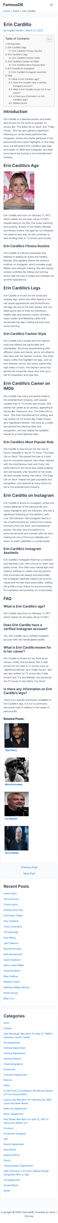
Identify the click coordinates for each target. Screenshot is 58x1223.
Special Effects (12, 1155)
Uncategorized (12, 1179)
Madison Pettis (12, 981)
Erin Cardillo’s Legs (17, 54)
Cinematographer (13, 1064)
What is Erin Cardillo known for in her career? (32, 91)
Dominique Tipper (13, 915)
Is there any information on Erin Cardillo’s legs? (29, 98)
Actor (7, 1022)
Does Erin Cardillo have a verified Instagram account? (29, 84)
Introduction (13, 44)
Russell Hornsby (12, 948)
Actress (8, 1028)
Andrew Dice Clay (13, 909)
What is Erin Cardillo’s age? (25, 79)
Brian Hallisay (11, 976)
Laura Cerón (10, 893)
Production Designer (15, 1133)
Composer (9, 1069)
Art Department (12, 1042)
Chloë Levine (11, 904)
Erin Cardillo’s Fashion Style (26, 58)
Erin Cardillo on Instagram (21, 68)
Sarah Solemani (12, 959)
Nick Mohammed (13, 954)
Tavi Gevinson (11, 899)
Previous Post (29, 867)
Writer (7, 1190)
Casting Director (12, 1058)
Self (6, 1139)
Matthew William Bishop (17, 987)
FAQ (10, 75)
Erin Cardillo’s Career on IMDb (23, 61)
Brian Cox (9, 998)
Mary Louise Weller (14, 965)
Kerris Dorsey (11, 992)
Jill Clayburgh (11, 932)
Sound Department (14, 1144)
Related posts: (20, 103)
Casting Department (15, 1053)
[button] (47, 39)
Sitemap (29, 1216)
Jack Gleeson (11, 943)
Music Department (14, 1113)
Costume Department (15, 1074)
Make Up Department (15, 1108)
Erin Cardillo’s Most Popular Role (28, 65)
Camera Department (15, 1047)
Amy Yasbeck (11, 921)
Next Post (29, 873)
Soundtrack (10, 1149)
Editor (7, 1085)
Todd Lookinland (13, 926)
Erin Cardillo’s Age (17, 47)
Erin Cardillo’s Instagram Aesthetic (29, 72)
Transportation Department (18, 1165)
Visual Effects (11, 1185)
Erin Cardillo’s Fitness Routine (27, 51)
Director (8, 1080)
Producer (8, 1128)
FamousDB (13, 4)
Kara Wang (9, 937)
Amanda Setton (12, 970)
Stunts (7, 1160)
